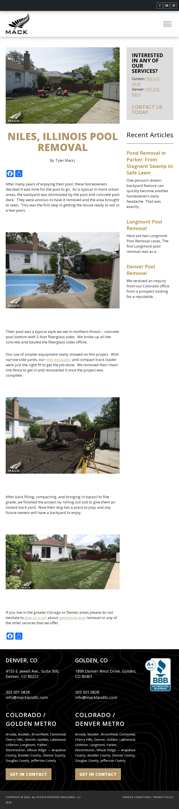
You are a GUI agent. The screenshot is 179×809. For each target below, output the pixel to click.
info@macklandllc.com (27, 697)
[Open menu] (168, 23)
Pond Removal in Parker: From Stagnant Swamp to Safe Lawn (150, 162)
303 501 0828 (18, 692)
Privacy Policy (163, 797)
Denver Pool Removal (141, 269)
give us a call (36, 617)
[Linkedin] (174, 5)
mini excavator (58, 359)
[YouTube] (167, 5)
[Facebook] (160, 5)
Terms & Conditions (136, 797)
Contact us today (147, 109)
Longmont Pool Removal (144, 224)
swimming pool (72, 617)
